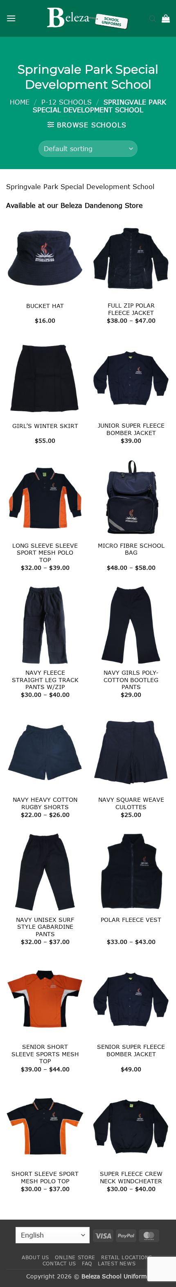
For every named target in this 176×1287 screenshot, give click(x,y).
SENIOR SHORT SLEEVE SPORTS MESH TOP (45, 1053)
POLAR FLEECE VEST (131, 919)
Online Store (75, 1257)
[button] (11, 18)
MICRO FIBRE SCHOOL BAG (131, 549)
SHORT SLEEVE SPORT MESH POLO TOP (45, 1177)
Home (19, 102)
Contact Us (59, 1263)
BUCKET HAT (45, 305)
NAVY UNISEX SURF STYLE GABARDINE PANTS (45, 926)
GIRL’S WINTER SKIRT (45, 425)
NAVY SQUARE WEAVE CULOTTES (131, 803)
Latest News (116, 1263)
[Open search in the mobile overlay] (152, 18)
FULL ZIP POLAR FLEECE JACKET (131, 309)
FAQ (87, 1263)
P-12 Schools (66, 102)
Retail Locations (126, 1257)
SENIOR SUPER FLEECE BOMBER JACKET (131, 1050)
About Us (35, 1257)
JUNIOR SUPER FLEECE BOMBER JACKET (131, 429)
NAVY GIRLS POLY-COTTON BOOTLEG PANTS (131, 679)
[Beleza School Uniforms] (88, 18)
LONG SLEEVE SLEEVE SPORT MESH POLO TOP (45, 552)
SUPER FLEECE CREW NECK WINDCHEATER (131, 1177)
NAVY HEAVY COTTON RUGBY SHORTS (45, 803)
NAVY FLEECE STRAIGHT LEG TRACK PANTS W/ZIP (45, 679)
